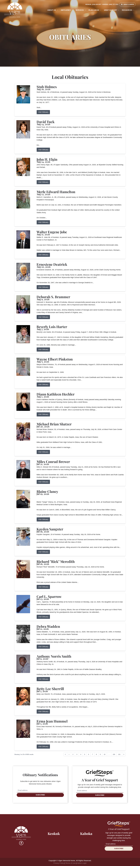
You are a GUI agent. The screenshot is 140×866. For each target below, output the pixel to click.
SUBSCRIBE (40, 795)
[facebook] (21, 843)
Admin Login (82, 863)
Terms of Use (71, 863)
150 (114, 754)
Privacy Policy (58, 863)
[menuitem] (52, 10)
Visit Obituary (43, 112)
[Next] (124, 754)
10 (104, 754)
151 (119, 754)
